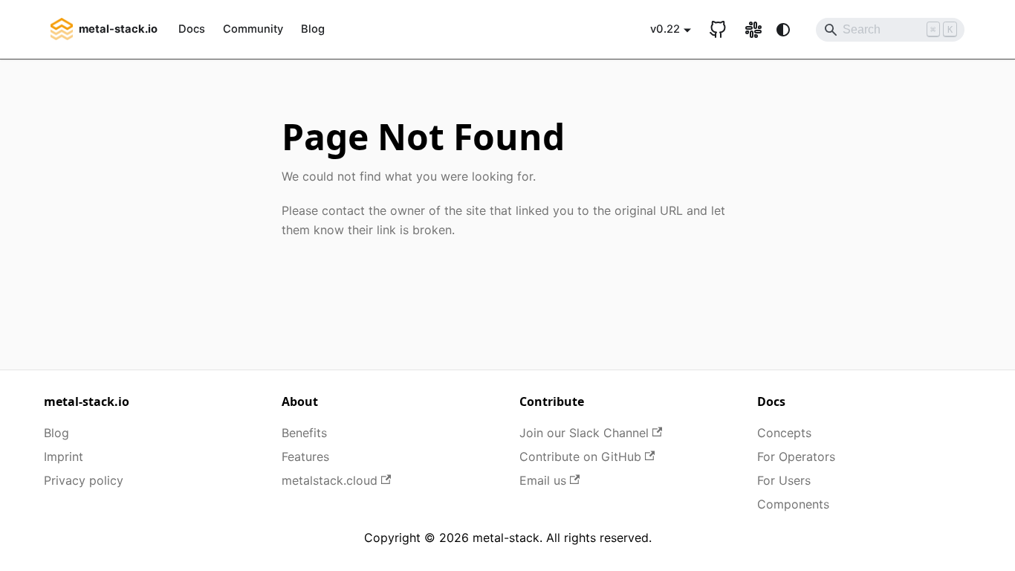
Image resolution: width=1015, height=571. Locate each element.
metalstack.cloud (329, 480)
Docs (191, 29)
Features (305, 456)
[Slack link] (753, 30)
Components (793, 504)
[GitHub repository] (718, 30)
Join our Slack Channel (584, 432)
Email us (542, 480)
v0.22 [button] (665, 29)
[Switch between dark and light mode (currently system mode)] (783, 30)
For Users (784, 480)
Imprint (63, 456)
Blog (313, 29)
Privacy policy (83, 480)
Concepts (784, 432)
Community (253, 29)
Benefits (304, 432)
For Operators (796, 456)
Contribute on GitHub (580, 456)
